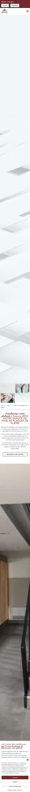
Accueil (3, 405)
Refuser (15, 782)
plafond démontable (11, 755)
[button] (27, 760)
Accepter (15, 777)
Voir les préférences (15, 786)
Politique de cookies (11, 790)
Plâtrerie (9, 405)
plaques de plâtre (21, 431)
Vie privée (19, 790)
